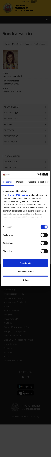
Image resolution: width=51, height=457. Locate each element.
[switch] (44, 235)
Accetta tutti (25, 263)
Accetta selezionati (25, 271)
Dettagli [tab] (20, 182)
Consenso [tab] (7, 182)
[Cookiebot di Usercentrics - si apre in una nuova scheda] (36, 174)
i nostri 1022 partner (18, 195)
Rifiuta (25, 280)
